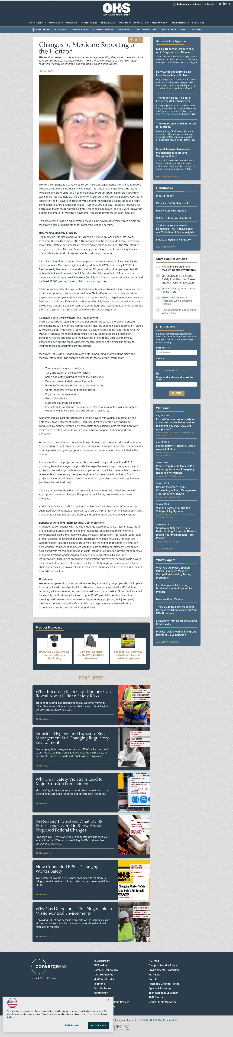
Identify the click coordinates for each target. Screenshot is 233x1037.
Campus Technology (106, 970)
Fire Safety (125, 29)
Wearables (136, 872)
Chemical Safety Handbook (172, 203)
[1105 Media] (44, 978)
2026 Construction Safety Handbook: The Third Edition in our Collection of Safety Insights (175, 229)
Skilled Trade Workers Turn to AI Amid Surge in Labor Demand (175, 50)
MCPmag (154, 974)
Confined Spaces (103, 29)
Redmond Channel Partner (164, 983)
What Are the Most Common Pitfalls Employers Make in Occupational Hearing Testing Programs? (173, 572)
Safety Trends (139, 699)
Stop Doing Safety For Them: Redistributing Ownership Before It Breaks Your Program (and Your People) (176, 533)
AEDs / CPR (60, 29)
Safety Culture (139, 691)
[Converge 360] (49, 967)
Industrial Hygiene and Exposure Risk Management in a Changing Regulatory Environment (72, 737)
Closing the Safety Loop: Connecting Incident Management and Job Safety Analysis (176, 490)
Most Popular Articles (171, 259)
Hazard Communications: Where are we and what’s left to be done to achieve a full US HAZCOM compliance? (175, 424)
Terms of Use (134, 1020)
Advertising (179, 22)
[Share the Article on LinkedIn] (135, 40)
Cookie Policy (114, 1020)
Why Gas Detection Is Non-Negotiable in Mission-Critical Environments (74, 910)
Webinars (72, 22)
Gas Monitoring (141, 908)
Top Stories (36, 22)
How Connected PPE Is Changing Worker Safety (67, 868)
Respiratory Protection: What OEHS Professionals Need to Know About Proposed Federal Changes (69, 825)
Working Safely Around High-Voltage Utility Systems (173, 509)
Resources (158, 22)
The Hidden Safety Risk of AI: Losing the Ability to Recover (173, 99)
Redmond (99, 983)
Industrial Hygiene (136, 734)
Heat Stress (169, 29)
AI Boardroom (102, 960)
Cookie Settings (72, 1025)
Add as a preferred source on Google (195, 4)
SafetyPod (42, 29)
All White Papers (167, 642)
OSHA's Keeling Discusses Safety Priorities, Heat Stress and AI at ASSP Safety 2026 (178, 279)
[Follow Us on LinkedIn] (225, 3)
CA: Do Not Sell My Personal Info (160, 1020)
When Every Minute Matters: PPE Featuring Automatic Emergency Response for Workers (175, 469)
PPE (183, 29)
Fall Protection (147, 29)
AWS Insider (101, 965)
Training (196, 29)
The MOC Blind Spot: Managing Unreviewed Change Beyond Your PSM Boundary (176, 610)
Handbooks (108, 22)
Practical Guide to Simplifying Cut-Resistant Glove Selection (176, 633)
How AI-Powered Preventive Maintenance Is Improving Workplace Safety (172, 153)
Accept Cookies (98, 1025)
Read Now (42, 719)
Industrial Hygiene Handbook (173, 239)
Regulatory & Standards (137, 744)
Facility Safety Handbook (171, 210)
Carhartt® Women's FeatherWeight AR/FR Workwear (91, 655)
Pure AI (153, 979)
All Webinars (164, 548)
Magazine (54, 22)
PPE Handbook (165, 195)
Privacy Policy (179, 370)
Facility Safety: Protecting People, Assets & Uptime (176, 447)
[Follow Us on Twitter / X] (229, 4)
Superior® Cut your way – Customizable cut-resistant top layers (128, 655)
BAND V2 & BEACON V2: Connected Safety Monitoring (54, 655)
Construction (79, 29)
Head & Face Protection (136, 867)
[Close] (108, 999)
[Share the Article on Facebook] (130, 40)
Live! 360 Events (103, 974)
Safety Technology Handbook (173, 218)
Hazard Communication (138, 792)
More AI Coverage (167, 176)
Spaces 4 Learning (160, 988)
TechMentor (101, 993)
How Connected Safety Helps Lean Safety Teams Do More (173, 73)
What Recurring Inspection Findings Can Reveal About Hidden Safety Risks (73, 693)
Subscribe (198, 22)
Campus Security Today (163, 965)
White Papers (89, 22)
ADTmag (154, 960)
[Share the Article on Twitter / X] (140, 40)
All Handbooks (166, 246)
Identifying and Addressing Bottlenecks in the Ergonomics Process (174, 589)
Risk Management (140, 695)
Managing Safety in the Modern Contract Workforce (179, 268)
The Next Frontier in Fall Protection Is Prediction (176, 125)
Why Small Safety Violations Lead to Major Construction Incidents (69, 781)
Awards (123, 22)
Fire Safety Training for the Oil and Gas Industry (176, 622)
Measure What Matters (169, 599)
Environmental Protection (164, 970)
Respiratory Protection (136, 826)
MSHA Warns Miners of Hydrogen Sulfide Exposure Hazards (177, 301)
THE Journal (156, 997)
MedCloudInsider (104, 979)
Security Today (102, 988)
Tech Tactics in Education (163, 993)
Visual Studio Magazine (163, 1002)
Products (140, 22)
